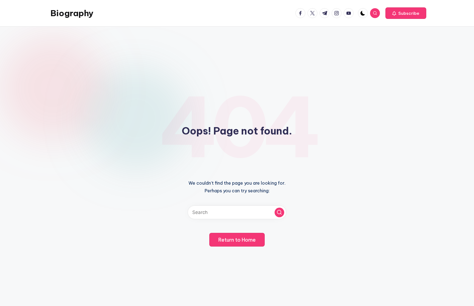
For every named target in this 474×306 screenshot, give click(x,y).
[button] (405, 13)
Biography (72, 13)
